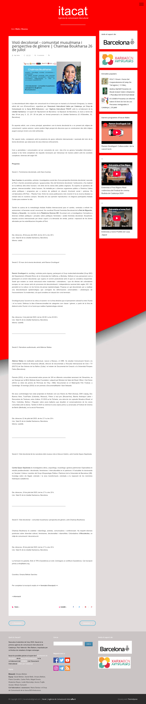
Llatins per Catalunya (25, 664)
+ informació (16, 596)
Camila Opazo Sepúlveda (21, 468)
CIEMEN (24, 661)
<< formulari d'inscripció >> (48, 585)
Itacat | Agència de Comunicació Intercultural (59, 699)
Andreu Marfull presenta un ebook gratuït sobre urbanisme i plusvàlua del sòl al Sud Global (122, 92)
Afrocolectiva (84, 533)
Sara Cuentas (17, 180)
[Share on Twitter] (79, 607)
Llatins (18, 55)
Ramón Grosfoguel (19, 273)
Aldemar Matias (17, 361)
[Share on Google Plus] (91, 607)
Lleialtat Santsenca (19, 112)
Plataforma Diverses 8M (50, 213)
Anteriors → (87, 623)
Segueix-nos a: (59, 653)
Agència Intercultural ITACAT (60, 109)
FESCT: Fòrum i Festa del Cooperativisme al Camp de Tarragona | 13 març (120, 82)
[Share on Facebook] (73, 607)
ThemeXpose (132, 699)
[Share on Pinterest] (85, 607)
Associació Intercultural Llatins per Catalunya (65, 106)
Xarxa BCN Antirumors (35, 109)
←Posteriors (16, 623)
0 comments (40, 55)
